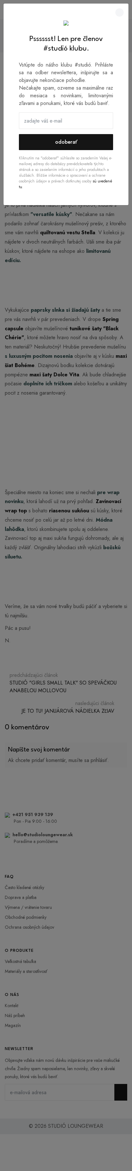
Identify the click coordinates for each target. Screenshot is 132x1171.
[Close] (119, 12)
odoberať (66, 142)
